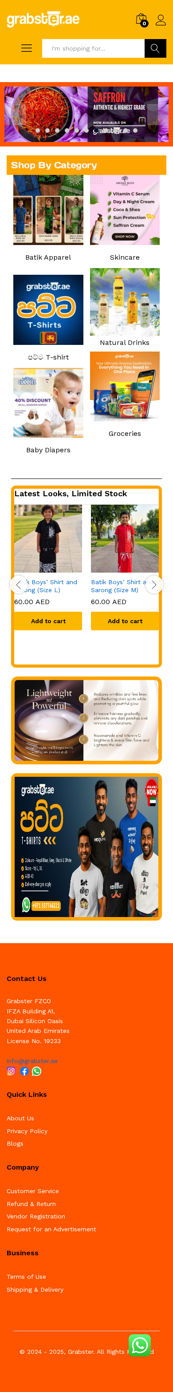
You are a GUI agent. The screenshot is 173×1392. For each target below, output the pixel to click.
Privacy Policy (27, 1131)
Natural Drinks (124, 342)
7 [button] (96, 130)
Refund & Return (31, 1203)
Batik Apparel (48, 257)
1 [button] (37, 130)
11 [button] (135, 130)
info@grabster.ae (32, 1060)
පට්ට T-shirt (48, 357)
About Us (20, 1118)
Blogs (15, 1143)
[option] (86, 114)
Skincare (125, 257)
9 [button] (116, 130)
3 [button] (57, 130)
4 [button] (67, 130)
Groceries (125, 433)
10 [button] (125, 130)
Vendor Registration (36, 1216)
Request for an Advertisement (51, 1229)
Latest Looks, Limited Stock (70, 493)
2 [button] (47, 130)
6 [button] (86, 130)
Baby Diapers (48, 450)
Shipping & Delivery (35, 1289)
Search (155, 48)
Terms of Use (26, 1276)
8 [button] (106, 130)
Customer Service (33, 1190)
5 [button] (77, 130)
